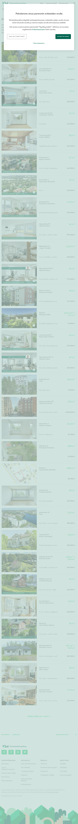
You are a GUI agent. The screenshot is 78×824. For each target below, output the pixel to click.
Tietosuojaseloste (38, 43)
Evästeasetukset (38, 29)
